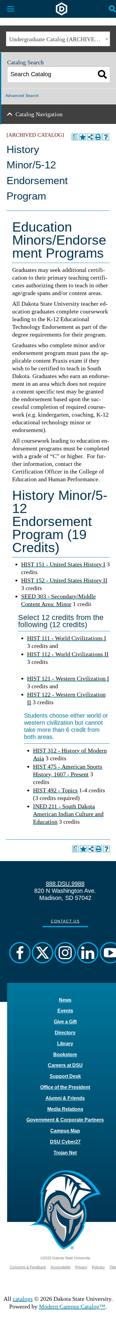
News (65, 1000)
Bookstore (65, 1054)
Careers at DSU (65, 1065)
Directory (65, 1032)
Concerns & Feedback (28, 1267)
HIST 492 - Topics (55, 790)
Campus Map (65, 1130)
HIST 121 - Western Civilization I (68, 678)
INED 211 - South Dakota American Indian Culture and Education (68, 814)
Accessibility (60, 1267)
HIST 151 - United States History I (63, 564)
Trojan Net (65, 1152)
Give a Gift (65, 1021)
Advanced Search (22, 95)
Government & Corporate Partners (65, 1119)
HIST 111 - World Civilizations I (66, 638)
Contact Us (65, 921)
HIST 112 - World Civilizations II (68, 654)
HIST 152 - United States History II (64, 580)
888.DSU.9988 (65, 883)
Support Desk (65, 1076)
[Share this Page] (90, 137)
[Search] (102, 74)
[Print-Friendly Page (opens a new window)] (98, 137)
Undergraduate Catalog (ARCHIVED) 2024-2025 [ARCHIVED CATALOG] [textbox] (59, 39)
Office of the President (65, 1087)
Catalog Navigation (38, 114)
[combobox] (58, 38)
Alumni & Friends (65, 1098)
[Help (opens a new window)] (106, 137)
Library (65, 1043)
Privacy (81, 1267)
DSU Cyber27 (65, 1141)
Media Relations (65, 1109)
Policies (98, 1267)
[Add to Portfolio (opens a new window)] (82, 137)
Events (65, 1010)
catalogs (23, 1298)
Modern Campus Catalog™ (72, 1306)
